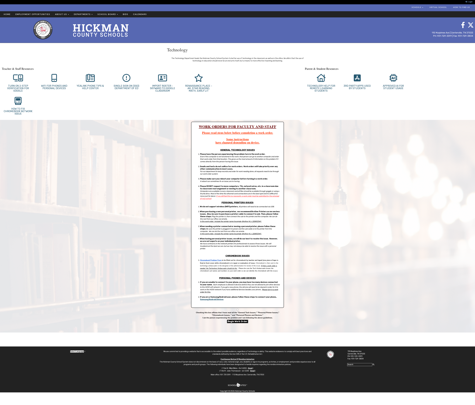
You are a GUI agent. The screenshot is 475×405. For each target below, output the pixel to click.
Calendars (140, 14)
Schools (417, 7)
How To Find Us (461, 7)
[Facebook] (462, 26)
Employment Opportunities (32, 14)
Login (470, 2)
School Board (107, 14)
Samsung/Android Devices (212, 299)
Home (7, 14)
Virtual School (438, 7)
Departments (82, 14)
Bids (125, 14)
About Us (61, 14)
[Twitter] (468, 26)
